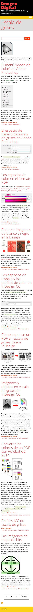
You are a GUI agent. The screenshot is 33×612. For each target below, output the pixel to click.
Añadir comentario (13, 124)
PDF (28, 189)
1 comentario (12, 438)
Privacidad (4, 609)
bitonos (23, 259)
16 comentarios (13, 515)
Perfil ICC (4, 191)
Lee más (4, 124)
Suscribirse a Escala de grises (2, 603)
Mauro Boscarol (6, 528)
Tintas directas (12, 191)
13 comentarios (13, 377)
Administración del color (23, 186)
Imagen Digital (9, 6)
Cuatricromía (5, 189)
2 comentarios (12, 269)
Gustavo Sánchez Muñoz (9, 122)
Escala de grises (21, 189)
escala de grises (6, 259)
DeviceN (12, 189)
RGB (19, 191)
